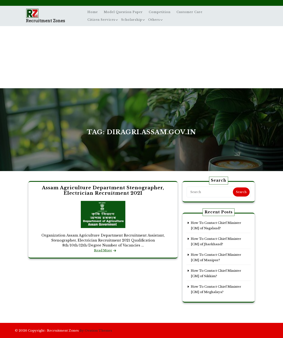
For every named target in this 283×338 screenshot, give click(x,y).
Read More (103, 250)
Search (241, 192)
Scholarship (131, 20)
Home (92, 12)
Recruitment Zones (45, 20)
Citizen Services (101, 20)
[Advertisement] (141, 57)
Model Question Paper (123, 12)
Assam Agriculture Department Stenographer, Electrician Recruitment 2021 (103, 190)
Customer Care (189, 12)
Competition (160, 12)
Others (154, 20)
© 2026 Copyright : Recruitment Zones (63, 330)
